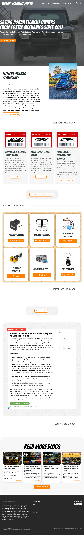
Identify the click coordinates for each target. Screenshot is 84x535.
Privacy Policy (61, 528)
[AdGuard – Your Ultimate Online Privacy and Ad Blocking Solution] (65, 354)
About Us (55, 528)
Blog (49, 3)
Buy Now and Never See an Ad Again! (20, 403)
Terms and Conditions (68, 528)
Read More (18, 480)
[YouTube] (78, 504)
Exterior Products (42, 235)
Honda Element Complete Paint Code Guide (51, 469)
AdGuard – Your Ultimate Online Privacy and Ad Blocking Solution (31, 334)
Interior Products (16, 235)
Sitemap (80, 528)
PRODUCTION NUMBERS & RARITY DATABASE (12, 468)
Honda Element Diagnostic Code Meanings (63, 155)
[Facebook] (76, 3)
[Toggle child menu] (45, 504)
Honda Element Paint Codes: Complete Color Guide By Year (32, 469)
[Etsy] (80, 3)
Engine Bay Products (41, 269)
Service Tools (36, 509)
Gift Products (68, 269)
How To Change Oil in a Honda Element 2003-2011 (71, 469)
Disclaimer (76, 528)
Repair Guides (67, 3)
